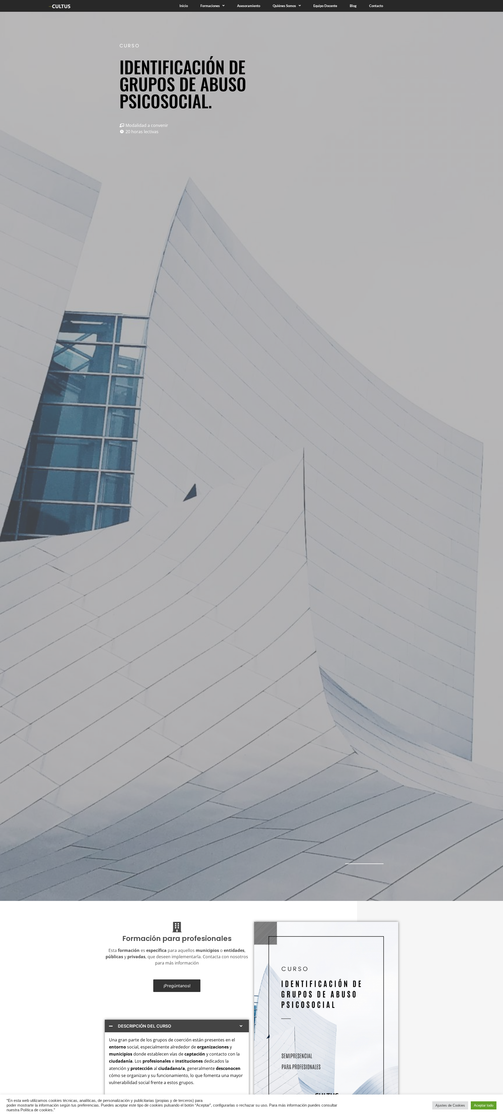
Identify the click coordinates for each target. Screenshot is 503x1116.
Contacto (376, 6)
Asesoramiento (248, 6)
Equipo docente (325, 6)
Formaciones (210, 6)
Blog (353, 6)
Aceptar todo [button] (483, 1105)
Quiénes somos (284, 6)
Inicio (183, 6)
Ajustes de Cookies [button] (450, 1105)
